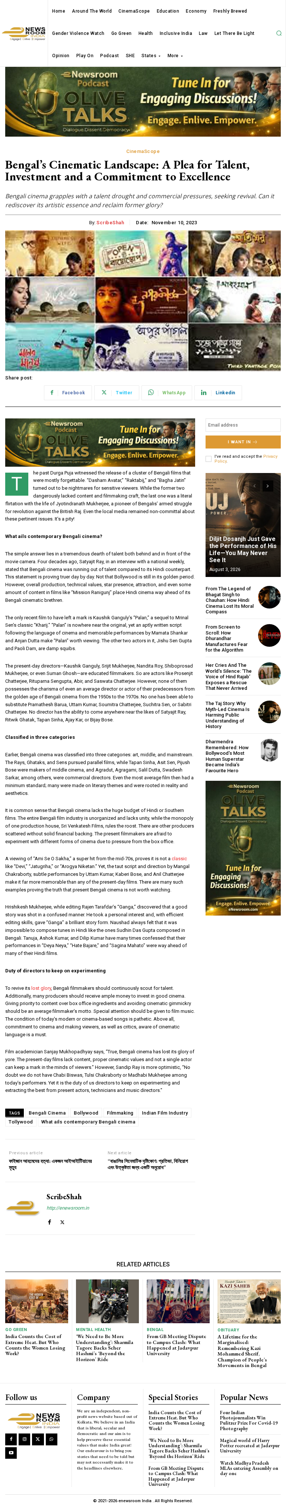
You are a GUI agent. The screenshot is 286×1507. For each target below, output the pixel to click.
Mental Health (93, 1330)
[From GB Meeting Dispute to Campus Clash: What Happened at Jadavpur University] (178, 1301)
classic (179, 858)
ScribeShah (110, 222)
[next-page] (268, 486)
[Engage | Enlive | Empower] (35, 1420)
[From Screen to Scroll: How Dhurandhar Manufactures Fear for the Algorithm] (269, 635)
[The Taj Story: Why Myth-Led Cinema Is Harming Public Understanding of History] (269, 712)
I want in (239, 442)
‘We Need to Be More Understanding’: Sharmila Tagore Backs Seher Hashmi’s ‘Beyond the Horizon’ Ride (104, 1348)
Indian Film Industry (165, 1113)
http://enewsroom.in (68, 1208)
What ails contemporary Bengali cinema (88, 1122)
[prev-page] (254, 486)
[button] (279, 33)
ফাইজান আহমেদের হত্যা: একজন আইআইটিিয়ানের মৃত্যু (50, 1164)
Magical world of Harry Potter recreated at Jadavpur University (250, 1445)
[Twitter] (62, 1220)
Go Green (16, 1330)
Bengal (155, 1330)
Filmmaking (120, 1113)
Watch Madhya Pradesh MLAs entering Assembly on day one (249, 1468)
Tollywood (21, 1122)
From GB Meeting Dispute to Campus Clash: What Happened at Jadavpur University (176, 1345)
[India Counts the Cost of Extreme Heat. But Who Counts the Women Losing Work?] (36, 1301)
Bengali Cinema (47, 1113)
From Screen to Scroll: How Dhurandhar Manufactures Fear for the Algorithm (227, 638)
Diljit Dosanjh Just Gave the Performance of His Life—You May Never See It (243, 549)
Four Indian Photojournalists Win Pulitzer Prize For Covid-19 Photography (249, 1420)
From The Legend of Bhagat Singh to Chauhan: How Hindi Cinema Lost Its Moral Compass (230, 600)
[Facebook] (49, 1220)
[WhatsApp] (51, 1439)
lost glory (41, 988)
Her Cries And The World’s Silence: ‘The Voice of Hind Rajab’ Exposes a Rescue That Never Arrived (229, 676)
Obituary (228, 1330)
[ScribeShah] (23, 1208)
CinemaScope (143, 151)
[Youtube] (11, 1453)
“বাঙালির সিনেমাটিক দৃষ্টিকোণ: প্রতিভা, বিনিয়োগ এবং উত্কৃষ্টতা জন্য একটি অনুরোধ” (148, 1164)
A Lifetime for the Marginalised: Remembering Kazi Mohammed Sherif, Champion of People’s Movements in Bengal (242, 1351)
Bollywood (86, 1113)
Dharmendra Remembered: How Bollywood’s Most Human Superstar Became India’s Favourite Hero (227, 756)
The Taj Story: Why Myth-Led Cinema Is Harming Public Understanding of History (228, 715)
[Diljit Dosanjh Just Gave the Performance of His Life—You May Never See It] (243, 525)
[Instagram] (24, 1439)
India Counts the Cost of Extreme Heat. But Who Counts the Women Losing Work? (35, 1345)
